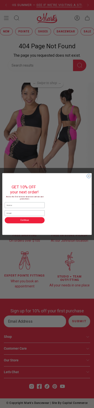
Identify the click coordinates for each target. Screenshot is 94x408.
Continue (24, 220)
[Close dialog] (89, 176)
